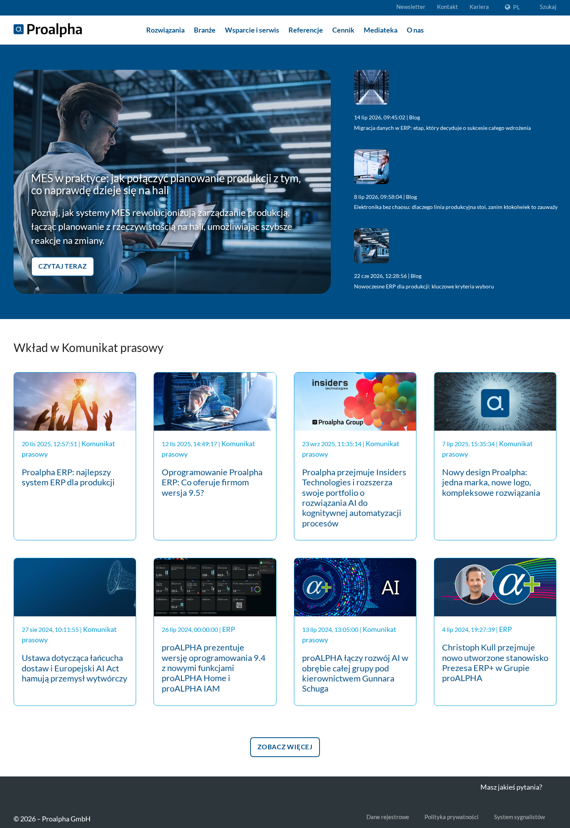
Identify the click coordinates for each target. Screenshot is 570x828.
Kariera (479, 6)
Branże (205, 30)
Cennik (343, 30)
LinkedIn (18, 794)
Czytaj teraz (62, 265)
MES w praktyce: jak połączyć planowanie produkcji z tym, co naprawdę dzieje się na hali (166, 184)
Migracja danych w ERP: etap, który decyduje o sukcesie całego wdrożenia (442, 127)
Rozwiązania (165, 30)
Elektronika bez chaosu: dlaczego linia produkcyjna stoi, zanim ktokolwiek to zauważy (456, 207)
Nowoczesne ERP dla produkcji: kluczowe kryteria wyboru (424, 286)
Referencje (305, 30)
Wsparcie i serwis (252, 30)
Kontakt (447, 6)
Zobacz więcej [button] (284, 745)
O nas (415, 30)
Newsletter (410, 6)
